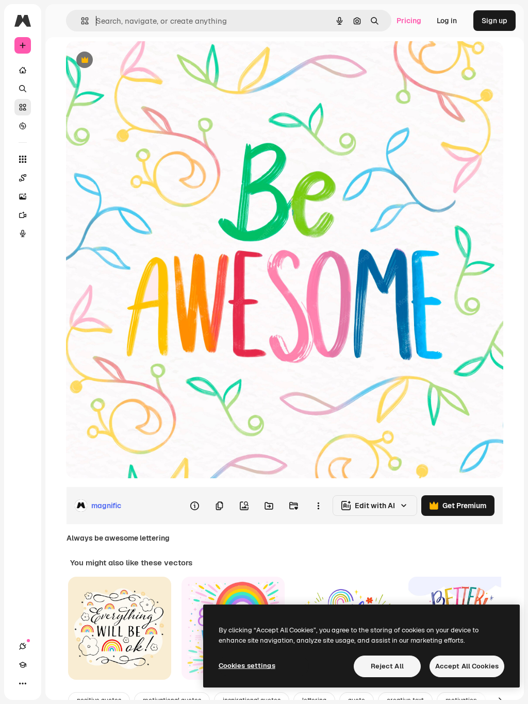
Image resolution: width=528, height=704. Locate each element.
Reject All (387, 666)
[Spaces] (22, 178)
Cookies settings (247, 665)
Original (132, 60)
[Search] (22, 88)
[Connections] (22, 646)
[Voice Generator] (22, 233)
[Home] (22, 70)
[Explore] (22, 126)
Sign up (494, 20)
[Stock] (22, 107)
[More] (22, 683)
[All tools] (22, 159)
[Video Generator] (22, 215)
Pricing (409, 20)
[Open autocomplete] (81, 21)
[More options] (318, 505)
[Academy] (22, 665)
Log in (447, 20)
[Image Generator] (22, 196)
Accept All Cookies (467, 666)
